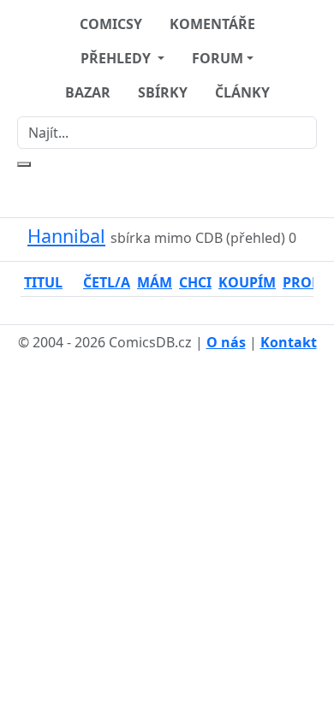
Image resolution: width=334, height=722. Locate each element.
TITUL (43, 282)
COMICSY (111, 24)
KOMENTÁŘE (212, 24)
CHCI (195, 282)
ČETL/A (106, 282)
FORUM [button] (217, 58)
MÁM (154, 282)
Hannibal (66, 235)
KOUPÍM (247, 282)
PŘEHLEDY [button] (117, 58)
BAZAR (87, 92)
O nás (226, 342)
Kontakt (288, 342)
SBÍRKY (163, 92)
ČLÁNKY (242, 92)
